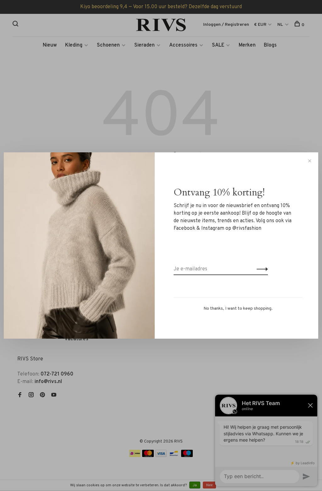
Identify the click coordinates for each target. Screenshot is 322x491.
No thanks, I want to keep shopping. (238, 308)
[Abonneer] (260, 269)
